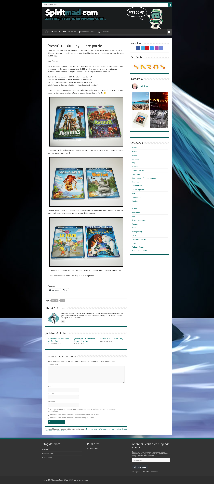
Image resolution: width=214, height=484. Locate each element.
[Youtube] (152, 4)
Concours (135, 182)
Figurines (135, 201)
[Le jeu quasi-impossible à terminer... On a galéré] (140, 119)
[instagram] (153, 4)
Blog (133, 163)
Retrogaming (137, 232)
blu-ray (55, 301)
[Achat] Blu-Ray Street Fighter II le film (84, 340)
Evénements (136, 197)
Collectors (136, 174)
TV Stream (105, 32)
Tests (134, 235)
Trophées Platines (88, 32)
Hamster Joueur (48, 453)
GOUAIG (45, 450)
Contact (57, 32)
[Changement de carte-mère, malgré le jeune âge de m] (159, 119)
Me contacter (92, 449)
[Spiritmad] (107, 18)
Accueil (134, 147)
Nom (50, 386)
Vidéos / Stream (138, 247)
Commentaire (53, 364)
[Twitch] (157, 48)
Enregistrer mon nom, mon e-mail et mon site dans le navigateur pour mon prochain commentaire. (82, 410)
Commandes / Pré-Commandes (144, 178)
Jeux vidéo (136, 212)
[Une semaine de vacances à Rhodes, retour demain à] (140, 101)
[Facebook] (150, 4)
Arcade (134, 155)
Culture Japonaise (139, 189)
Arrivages (135, 159)
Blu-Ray (135, 167)
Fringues (135, 205)
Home (47, 31)
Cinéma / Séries (138, 170)
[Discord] (161, 48)
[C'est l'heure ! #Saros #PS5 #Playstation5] (159, 101)
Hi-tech (134, 209)
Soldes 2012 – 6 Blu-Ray (111, 339)
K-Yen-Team (47, 457)
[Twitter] (151, 4)
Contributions (137, 186)
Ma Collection (70, 32)
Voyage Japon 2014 (139, 251)
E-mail (51, 394)
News (134, 228)
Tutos (134, 243)
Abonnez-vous (140, 467)
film (62, 301)
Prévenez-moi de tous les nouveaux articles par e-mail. (72, 418)
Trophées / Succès (139, 239)
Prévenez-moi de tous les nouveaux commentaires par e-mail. (74, 415)
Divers (134, 193)
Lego (133, 216)
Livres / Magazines (139, 220)
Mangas (135, 224)
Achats (134, 151)
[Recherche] (170, 5)
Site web (51, 401)
